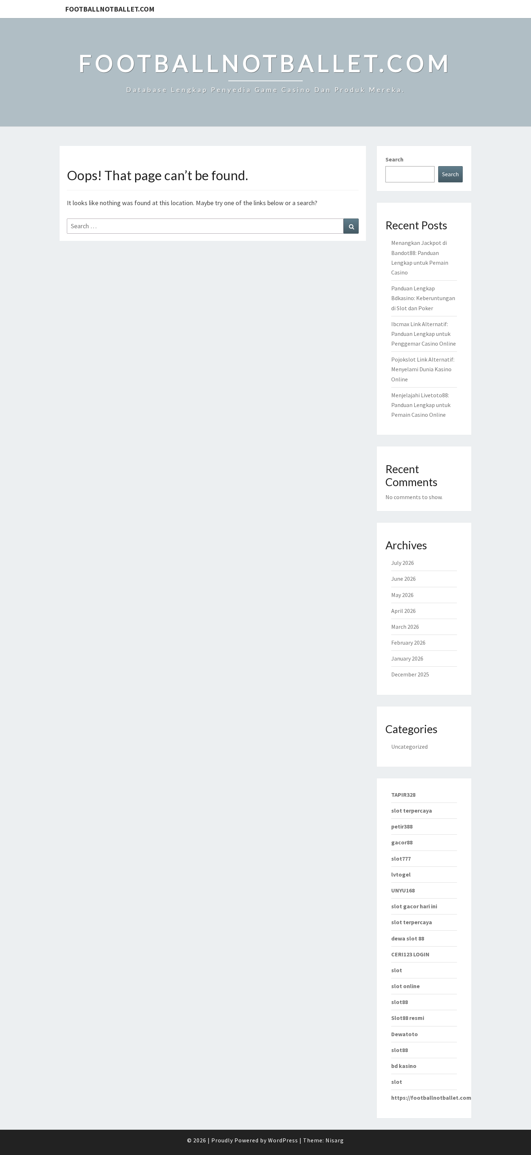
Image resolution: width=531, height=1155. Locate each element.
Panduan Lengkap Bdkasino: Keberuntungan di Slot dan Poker (423, 298)
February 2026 (408, 642)
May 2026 (402, 594)
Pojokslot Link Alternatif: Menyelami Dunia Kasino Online (422, 369)
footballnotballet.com (110, 8)
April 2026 (403, 610)
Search (394, 159)
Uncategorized (409, 746)
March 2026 (405, 626)
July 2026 (402, 562)
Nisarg (334, 1140)
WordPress (283, 1140)
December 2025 (410, 674)
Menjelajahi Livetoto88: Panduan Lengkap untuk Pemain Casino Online (420, 405)
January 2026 (407, 658)
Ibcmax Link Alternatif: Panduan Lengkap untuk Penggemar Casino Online (423, 333)
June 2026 (403, 578)
